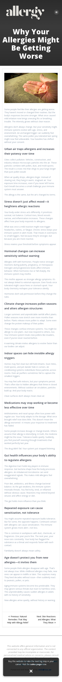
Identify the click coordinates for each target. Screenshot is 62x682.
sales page (36, 664)
